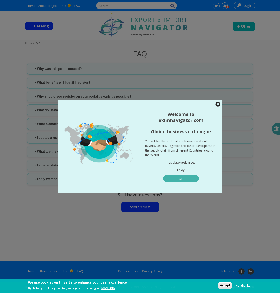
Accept (225, 285)
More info (108, 288)
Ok (181, 178)
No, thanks (242, 285)
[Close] (218, 104)
